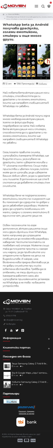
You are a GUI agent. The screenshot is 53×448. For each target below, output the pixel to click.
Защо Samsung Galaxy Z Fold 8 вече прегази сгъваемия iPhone (30, 364)
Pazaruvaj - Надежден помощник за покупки (26, 412)
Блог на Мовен (13, 14)
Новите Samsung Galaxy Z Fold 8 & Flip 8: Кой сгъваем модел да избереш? (30, 382)
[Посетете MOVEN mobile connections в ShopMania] (11, 401)
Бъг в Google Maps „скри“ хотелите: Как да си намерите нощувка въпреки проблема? (30, 373)
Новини (43, 83)
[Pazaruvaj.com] (26, 408)
